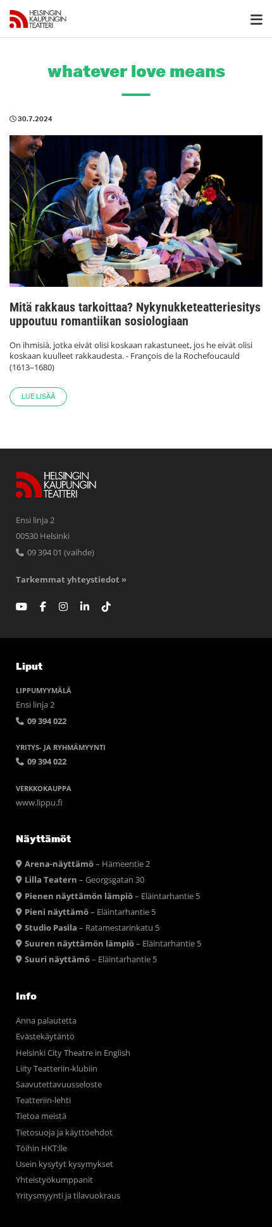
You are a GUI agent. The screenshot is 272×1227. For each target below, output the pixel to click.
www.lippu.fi (39, 802)
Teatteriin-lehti (43, 1100)
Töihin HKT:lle (41, 1148)
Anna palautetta (46, 1020)
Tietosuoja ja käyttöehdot (64, 1132)
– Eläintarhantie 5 (112, 896)
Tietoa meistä (41, 1116)
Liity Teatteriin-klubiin (56, 1068)
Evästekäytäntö (45, 1036)
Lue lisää (38, 396)
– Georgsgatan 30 (84, 879)
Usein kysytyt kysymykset (64, 1164)
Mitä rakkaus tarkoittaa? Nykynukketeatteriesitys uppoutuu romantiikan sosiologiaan (135, 314)
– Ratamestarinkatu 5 (92, 927)
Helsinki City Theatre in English (73, 1053)
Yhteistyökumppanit (54, 1180)
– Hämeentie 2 (87, 864)
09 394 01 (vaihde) (59, 552)
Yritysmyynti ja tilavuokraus (68, 1195)
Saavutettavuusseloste (59, 1084)
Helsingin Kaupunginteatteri (37, 18)
